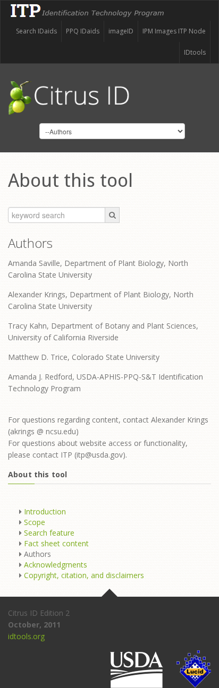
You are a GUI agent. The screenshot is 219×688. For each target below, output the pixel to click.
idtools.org (26, 636)
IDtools (195, 52)
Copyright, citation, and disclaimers (84, 575)
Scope (34, 522)
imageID (120, 31)
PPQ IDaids (82, 31)
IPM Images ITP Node (174, 31)
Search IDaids (36, 31)
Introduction (45, 511)
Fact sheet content (56, 543)
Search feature (49, 533)
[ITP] (88, 6)
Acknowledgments (55, 565)
